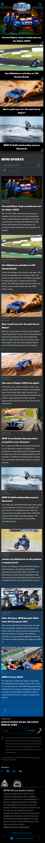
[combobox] (21, 171)
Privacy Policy (36, 757)
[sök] (40, 3)
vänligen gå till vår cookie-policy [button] (16, 827)
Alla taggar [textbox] (13, 171)
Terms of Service (8, 759)
